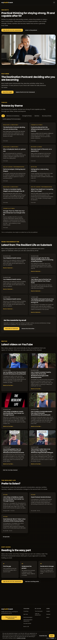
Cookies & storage (21, 638)
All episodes (6, 536)
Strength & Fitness (27, 116)
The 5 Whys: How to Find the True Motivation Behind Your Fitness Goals (41, 281)
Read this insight (7, 92)
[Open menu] (54, 2)
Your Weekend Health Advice (12, 258)
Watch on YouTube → (8, 385)
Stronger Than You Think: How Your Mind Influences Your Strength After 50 (14, 213)
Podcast (48, 614)
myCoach (7, 2)
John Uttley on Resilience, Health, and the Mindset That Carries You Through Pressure (13, 413)
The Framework (38, 611)
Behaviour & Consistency (13, 116)
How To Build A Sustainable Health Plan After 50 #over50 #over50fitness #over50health (41, 413)
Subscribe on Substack (11, 328)
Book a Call (26, 626)
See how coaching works (32, 581)
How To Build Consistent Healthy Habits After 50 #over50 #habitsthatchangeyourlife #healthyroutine (41, 374)
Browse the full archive (28, 328)
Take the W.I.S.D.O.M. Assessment (12, 30)
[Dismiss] (55, 638)
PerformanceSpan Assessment (27, 620)
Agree (51, 635)
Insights (48, 611)
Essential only (43, 635)
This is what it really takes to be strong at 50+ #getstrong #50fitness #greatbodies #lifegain (42, 450)
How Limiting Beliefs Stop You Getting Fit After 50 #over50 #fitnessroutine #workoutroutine (13, 450)
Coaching (25, 611)
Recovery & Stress (46, 116)
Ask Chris (25, 614)
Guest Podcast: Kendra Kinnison (41, 497)
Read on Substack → (8, 268)
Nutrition (37, 116)
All (3, 116)
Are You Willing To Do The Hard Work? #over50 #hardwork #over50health (14, 373)
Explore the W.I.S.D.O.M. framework (25, 92)
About (47, 617)
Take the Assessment (38, 614)
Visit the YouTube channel (10, 470)
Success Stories (27, 623)
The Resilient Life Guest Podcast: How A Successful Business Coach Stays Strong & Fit (42, 300)
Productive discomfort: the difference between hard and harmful (40, 129)
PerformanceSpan (27, 617)
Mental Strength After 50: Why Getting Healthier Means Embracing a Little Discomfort (42, 259)
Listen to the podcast (31, 30)
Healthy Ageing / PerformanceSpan (12, 119)
